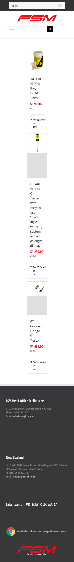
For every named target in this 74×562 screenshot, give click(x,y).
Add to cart (35, 123)
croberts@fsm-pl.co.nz (24, 476)
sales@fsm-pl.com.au (23, 416)
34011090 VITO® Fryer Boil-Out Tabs (37, 88)
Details (42, 119)
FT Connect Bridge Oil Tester (36, 331)
